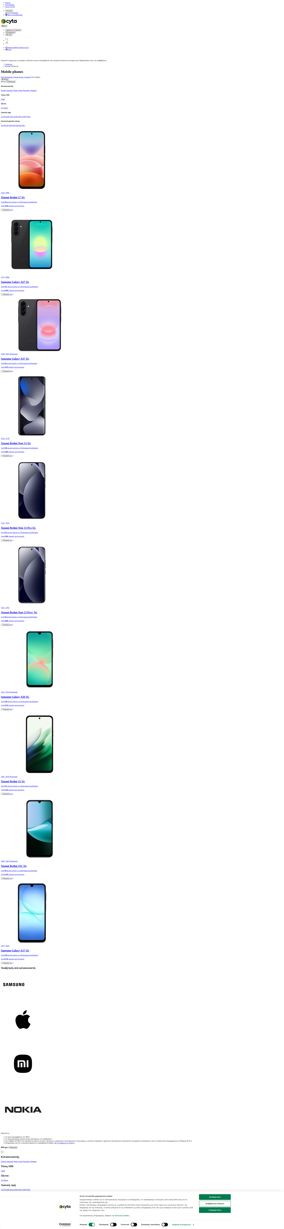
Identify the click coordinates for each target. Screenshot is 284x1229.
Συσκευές (8, 64)
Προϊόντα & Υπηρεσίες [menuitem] (13, 30)
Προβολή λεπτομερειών (181, 1225)
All (2, 117)
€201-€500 (14, 117)
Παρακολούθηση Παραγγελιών (18, 48)
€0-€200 (6, 117)
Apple (20, 90)
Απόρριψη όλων (215, 1210)
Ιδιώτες (8, 3)
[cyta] (9, 24)
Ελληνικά (9, 11)
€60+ (23, 126)
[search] (6, 40)
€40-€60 (18, 126)
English (15, 13)
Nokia (15, 90)
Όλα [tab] (2, 77)
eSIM (3, 99)
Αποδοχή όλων (215, 1197)
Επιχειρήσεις (9, 5)
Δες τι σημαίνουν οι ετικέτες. (64, 1143)
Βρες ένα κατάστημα (14, 15)
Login (9, 50)
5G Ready (4, 108)
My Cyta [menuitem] (9, 35)
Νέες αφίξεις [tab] (35, 77)
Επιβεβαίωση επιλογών (215, 1204)
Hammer (33, 90)
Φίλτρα (5, 79)
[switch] (113, 1224)
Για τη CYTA (10, 7)
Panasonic (26, 90)
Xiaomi (3, 90)
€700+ (28, 117)
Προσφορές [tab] (8, 77)
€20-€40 (12, 126)
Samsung (10, 90)
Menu (5, 26)
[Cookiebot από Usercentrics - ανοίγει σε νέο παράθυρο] (65, 1224)
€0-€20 (6, 126)
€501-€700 (22, 117)
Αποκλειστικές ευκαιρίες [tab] (22, 77)
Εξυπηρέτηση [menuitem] (10, 32)
